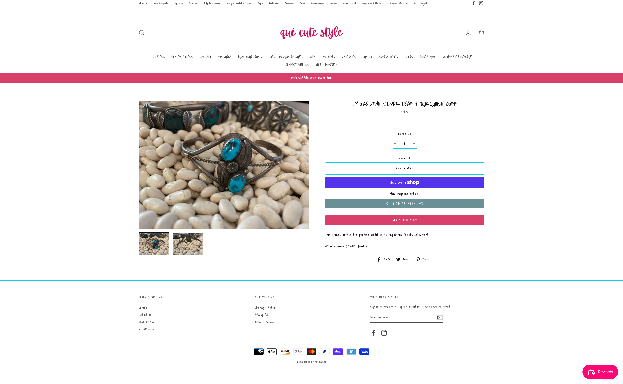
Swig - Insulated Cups (239, 3)
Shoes (333, 3)
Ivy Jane (178, 3)
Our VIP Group (146, 330)
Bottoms (274, 3)
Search (143, 308)
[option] (311, 78)
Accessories (318, 3)
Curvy (302, 3)
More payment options (405, 193)
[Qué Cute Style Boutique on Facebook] (373, 333)
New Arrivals (161, 3)
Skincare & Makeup (372, 3)
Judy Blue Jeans (212, 3)
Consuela (193, 3)
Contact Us (145, 315)
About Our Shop (147, 322)
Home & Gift (349, 3)
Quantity (404, 134)
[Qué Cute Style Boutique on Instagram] (384, 333)
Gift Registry (421, 3)
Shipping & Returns (266, 308)
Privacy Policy (262, 315)
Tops (260, 3)
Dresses (289, 3)
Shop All (143, 3)
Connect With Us (399, 3)
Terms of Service (264, 322)
